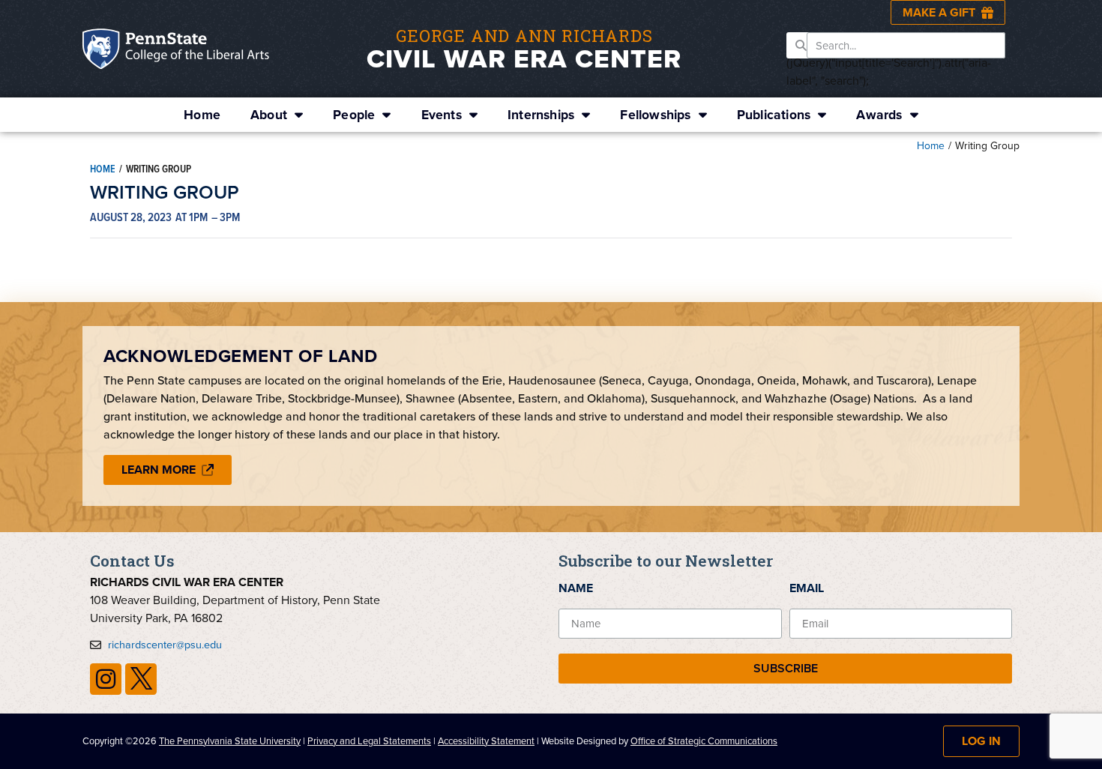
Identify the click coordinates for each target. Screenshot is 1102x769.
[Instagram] (105, 679)
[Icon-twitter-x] (141, 679)
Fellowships (655, 114)
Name (575, 588)
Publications (773, 114)
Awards (879, 114)
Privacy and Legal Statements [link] (369, 741)
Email (806, 588)
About (268, 114)
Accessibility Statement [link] (486, 741)
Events (441, 114)
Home (202, 114)
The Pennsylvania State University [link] (230, 741)
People (354, 114)
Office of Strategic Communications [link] (703, 741)
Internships (541, 114)
